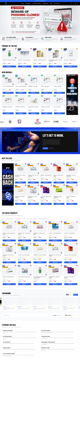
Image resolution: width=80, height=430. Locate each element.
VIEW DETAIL (9, 66)
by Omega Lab (55, 177)
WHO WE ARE (52, 148)
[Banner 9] (40, 20)
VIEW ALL (75, 294)
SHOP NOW (45, 148)
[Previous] (1, 21)
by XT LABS (16, 177)
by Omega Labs (42, 198)
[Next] (78, 21)
